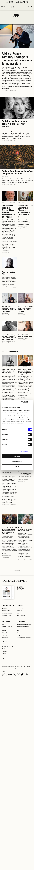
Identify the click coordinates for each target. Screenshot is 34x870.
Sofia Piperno (21, 397)
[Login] (13, 7)
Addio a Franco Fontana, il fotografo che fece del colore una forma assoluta (17, 59)
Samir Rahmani (5, 250)
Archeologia (24, 366)
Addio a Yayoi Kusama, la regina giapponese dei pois (17, 172)
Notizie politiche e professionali (6, 629)
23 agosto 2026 (12, 287)
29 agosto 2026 (13, 90)
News (3, 49)
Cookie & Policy (6, 656)
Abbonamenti (25, 6)
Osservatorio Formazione (24, 637)
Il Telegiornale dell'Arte (8, 646)
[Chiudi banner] (31, 402)
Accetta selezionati (17, 461)
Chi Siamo (4, 641)
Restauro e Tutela (6, 610)
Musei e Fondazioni (7, 613)
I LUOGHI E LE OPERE (8, 606)
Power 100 (19, 635)
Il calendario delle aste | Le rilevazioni (24, 627)
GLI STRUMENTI (21, 622)
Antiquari (19, 610)
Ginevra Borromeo (6, 555)
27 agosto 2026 (12, 140)
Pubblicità (4, 651)
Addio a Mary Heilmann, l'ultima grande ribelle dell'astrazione (8, 371)
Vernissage (5, 637)
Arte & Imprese (21, 615)
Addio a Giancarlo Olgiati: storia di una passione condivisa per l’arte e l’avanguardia (25, 309)
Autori (18, 630)
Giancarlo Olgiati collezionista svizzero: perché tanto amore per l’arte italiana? (9, 309)
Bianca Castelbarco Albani (8, 341)
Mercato (19, 618)
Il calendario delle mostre (24, 624)
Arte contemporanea (10, 202)
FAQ (3, 658)
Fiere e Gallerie (21, 608)
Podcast (19, 632)
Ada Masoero (5, 313)
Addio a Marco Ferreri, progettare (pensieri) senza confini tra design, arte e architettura (9, 337)
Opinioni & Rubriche (7, 626)
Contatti (4, 653)
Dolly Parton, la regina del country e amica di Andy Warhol (14, 124)
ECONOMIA (20, 606)
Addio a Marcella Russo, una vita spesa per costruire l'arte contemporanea (9, 470)
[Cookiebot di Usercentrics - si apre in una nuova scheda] (21, 402)
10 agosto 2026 (21, 481)
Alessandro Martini (22, 226)
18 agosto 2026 (21, 339)
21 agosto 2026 (5, 314)
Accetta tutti (17, 456)
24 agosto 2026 (21, 227)
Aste (18, 613)
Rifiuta (17, 466)
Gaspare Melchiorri (23, 338)
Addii (6, 129)
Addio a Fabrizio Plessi (8, 273)
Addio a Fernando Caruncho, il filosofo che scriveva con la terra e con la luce (25, 211)
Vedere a (4, 635)
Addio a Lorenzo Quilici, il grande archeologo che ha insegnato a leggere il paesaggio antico (25, 372)
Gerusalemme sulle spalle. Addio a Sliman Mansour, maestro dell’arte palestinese (9, 211)
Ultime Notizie (7, 6)
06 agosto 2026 (28, 559)
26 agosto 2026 (5, 252)
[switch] (30, 434)
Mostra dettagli (25, 451)
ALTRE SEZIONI (6, 622)
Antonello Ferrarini (23, 479)
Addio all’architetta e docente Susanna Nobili (25, 335)
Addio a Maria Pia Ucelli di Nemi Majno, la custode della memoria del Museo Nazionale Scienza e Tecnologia (9, 531)
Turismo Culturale (6, 615)
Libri (3, 624)
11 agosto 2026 (11, 504)
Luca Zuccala (5, 90)
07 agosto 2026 (5, 557)
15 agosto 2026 (21, 399)
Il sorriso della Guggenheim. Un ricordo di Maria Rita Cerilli (25, 529)
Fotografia (7, 49)
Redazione (4, 140)
